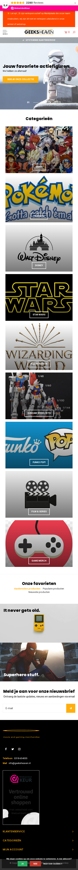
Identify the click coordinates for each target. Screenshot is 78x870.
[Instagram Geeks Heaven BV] (19, 749)
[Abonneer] (70, 708)
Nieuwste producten (39, 592)
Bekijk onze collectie (33, 79)
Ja (22, 864)
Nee (35, 864)
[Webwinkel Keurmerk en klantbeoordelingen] (21, 797)
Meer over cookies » (52, 864)
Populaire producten (53, 588)
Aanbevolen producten (27, 588)
